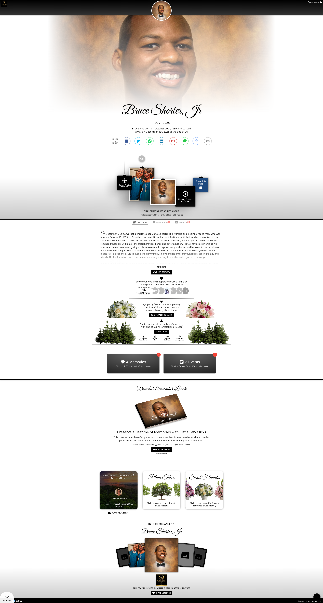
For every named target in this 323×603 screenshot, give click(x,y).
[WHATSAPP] (150, 141)
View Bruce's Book (161, 450)
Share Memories (163, 593)
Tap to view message (120, 513)
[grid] (161, 186)
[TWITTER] (138, 141)
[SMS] (185, 141)
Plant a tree (161, 332)
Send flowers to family (161, 315)
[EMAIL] (173, 141)
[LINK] (208, 141)
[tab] (140, 222)
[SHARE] (196, 141)
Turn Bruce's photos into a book (161, 211)
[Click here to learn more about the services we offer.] (161, 580)
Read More (161, 267)
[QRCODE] (115, 141)
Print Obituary (163, 272)
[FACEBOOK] (126, 141)
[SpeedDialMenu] (316, 596)
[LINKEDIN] (161, 141)
